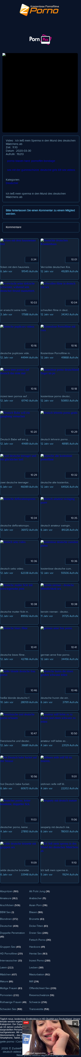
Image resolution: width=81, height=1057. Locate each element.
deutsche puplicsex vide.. (15, 353)
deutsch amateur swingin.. (56, 525)
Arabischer (37, 898)
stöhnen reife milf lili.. (53, 784)
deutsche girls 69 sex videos (57, 170)
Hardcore (37, 946)
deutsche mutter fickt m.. (14, 611)
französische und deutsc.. (15, 741)
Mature (6, 981)
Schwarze (38, 1002)
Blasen (36, 912)
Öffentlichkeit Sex (42, 988)
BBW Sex (7, 912)
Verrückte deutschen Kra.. (56, 267)
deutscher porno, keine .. (15, 827)
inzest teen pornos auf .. (14, 396)
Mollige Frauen (11, 988)
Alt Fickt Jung (39, 891)
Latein (6, 967)
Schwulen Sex (11, 1009)
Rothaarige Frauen (13, 1002)
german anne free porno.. (55, 654)
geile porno (7, 1041)
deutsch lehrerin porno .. (55, 439)
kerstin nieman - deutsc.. (55, 611)
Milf (34, 981)
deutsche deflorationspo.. (15, 525)
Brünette (36, 919)
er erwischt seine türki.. (14, 310)
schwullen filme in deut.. (55, 310)
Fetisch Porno (40, 939)
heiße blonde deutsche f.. (15, 698)
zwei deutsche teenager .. (15, 482)
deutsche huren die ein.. (55, 698)
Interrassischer (11, 960)
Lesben (36, 967)
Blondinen (9, 919)
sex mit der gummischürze (23, 170)
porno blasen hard (18, 161)
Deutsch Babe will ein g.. (14, 439)
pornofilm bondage (43, 161)
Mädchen (8, 974)
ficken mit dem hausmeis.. (15, 267)
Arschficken (10, 905)
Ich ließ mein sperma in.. (55, 870)
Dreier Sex (38, 933)
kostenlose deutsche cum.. (56, 568)
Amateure (9, 898)
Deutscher (12, 183)
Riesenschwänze (41, 995)
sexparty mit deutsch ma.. (55, 827)
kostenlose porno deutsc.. (56, 396)
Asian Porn (38, 905)
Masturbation (39, 974)
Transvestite (39, 1009)
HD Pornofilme (11, 953)
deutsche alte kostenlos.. (55, 482)
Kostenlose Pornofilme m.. (56, 353)
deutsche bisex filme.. (13, 654)
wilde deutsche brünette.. (15, 870)
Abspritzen (9, 891)
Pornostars (9, 995)
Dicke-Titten (38, 926)
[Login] (9, 31)
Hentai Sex (38, 953)
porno (27, 1055)
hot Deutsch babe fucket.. (15, 784)
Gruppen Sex (10, 946)
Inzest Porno (39, 960)
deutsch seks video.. (12, 568)
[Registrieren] (30, 31)
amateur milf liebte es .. (54, 741)
